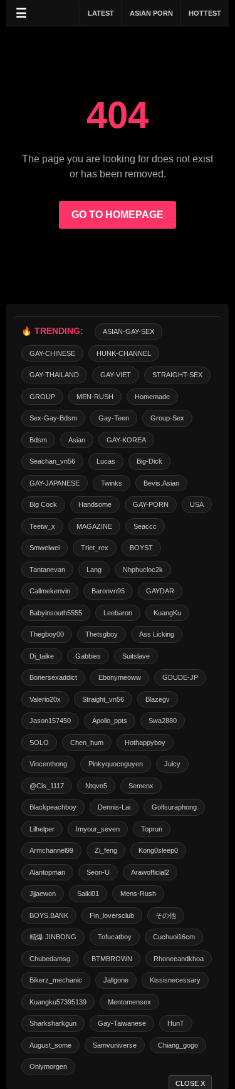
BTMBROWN (111, 958)
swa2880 (163, 720)
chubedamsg (49, 958)
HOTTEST (205, 13)
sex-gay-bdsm (53, 418)
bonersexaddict (53, 677)
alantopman (47, 872)
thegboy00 (46, 634)
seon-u (98, 872)
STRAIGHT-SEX (177, 374)
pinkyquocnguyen (115, 764)
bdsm (38, 440)
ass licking (156, 634)
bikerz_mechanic (55, 980)
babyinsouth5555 (55, 613)
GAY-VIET (115, 374)
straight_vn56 (103, 699)
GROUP (42, 396)
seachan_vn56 (52, 461)
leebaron (117, 613)
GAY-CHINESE (52, 353)
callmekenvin (49, 591)
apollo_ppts (109, 720)
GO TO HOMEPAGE (117, 214)
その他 (165, 915)
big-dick (149, 461)
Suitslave (136, 656)
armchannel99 (51, 850)
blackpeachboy (52, 807)
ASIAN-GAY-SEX (128, 331)
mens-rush (138, 893)
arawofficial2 (150, 872)
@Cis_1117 (46, 785)
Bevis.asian (161, 483)
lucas (106, 461)
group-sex (167, 418)
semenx (141, 785)
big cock (43, 504)
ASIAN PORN (151, 13)
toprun (151, 829)
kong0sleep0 (158, 850)
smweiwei (44, 547)
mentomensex (129, 1002)
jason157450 (50, 720)
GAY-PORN (151, 504)
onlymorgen (48, 1066)
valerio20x (45, 699)
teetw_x (42, 526)
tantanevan (47, 569)
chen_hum (86, 742)
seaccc (145, 526)
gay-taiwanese (122, 1023)
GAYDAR (160, 591)
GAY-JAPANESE (54, 483)
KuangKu (167, 613)
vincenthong (48, 764)
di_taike (41, 656)
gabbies (88, 656)
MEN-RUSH (94, 396)
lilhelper (42, 829)
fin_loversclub (112, 915)
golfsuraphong (174, 807)
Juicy (172, 764)
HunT (175, 1023)
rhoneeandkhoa (179, 958)
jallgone (115, 980)
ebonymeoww (119, 677)
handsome (95, 504)
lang (94, 569)
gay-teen (113, 418)
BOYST (141, 547)
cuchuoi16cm (174, 936)
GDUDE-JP (180, 677)
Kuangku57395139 (57, 1002)
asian (76, 440)
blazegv (157, 699)
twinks (111, 483)
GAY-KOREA (126, 440)
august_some (50, 1045)
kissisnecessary (175, 980)
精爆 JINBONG (52, 936)
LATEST (101, 13)
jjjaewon (42, 893)
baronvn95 (108, 591)
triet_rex (94, 547)
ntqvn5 (96, 785)
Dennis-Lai (114, 807)
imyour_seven (98, 829)
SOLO (39, 742)
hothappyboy (145, 742)
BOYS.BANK (48, 915)
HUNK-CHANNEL (124, 353)
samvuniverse (115, 1045)
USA (197, 504)
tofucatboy (115, 936)
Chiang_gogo (178, 1045)
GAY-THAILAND (54, 374)
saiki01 (88, 893)
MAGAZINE (94, 526)
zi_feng (106, 850)
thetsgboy (101, 634)
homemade (152, 396)
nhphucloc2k (143, 569)
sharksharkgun (52, 1023)
